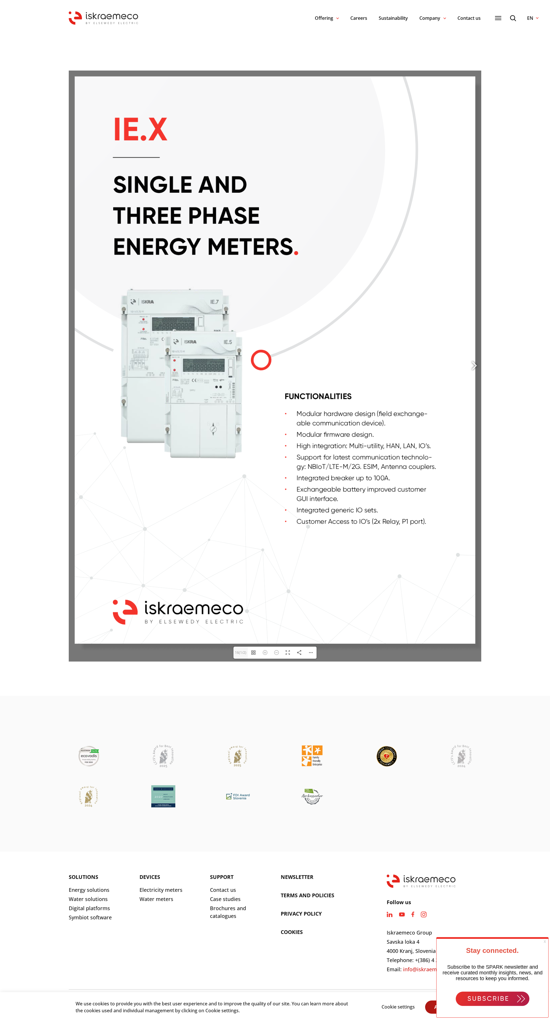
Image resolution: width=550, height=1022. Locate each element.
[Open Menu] (498, 18)
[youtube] (402, 914)
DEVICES (150, 876)
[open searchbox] (513, 18)
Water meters (156, 899)
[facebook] (412, 914)
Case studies (225, 899)
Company (429, 18)
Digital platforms (89, 908)
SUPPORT (221, 876)
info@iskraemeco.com (430, 969)
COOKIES (292, 932)
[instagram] (424, 914)
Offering (324, 18)
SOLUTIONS (83, 876)
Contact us (469, 18)
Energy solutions (89, 889)
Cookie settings (398, 1007)
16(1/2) (240, 652)
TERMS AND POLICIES (307, 895)
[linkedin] (389, 914)
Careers (358, 18)
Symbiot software (90, 917)
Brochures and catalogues (228, 912)
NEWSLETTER (297, 876)
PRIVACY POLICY (301, 913)
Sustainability (393, 18)
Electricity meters (161, 889)
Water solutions (88, 899)
